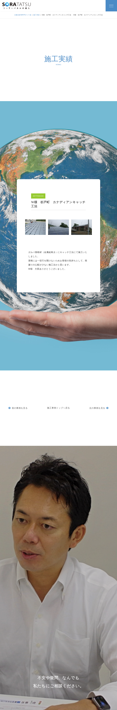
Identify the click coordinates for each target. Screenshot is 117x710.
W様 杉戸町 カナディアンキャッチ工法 (58, 204)
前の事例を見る (20, 408)
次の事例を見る (97, 408)
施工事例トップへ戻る (58, 408)
